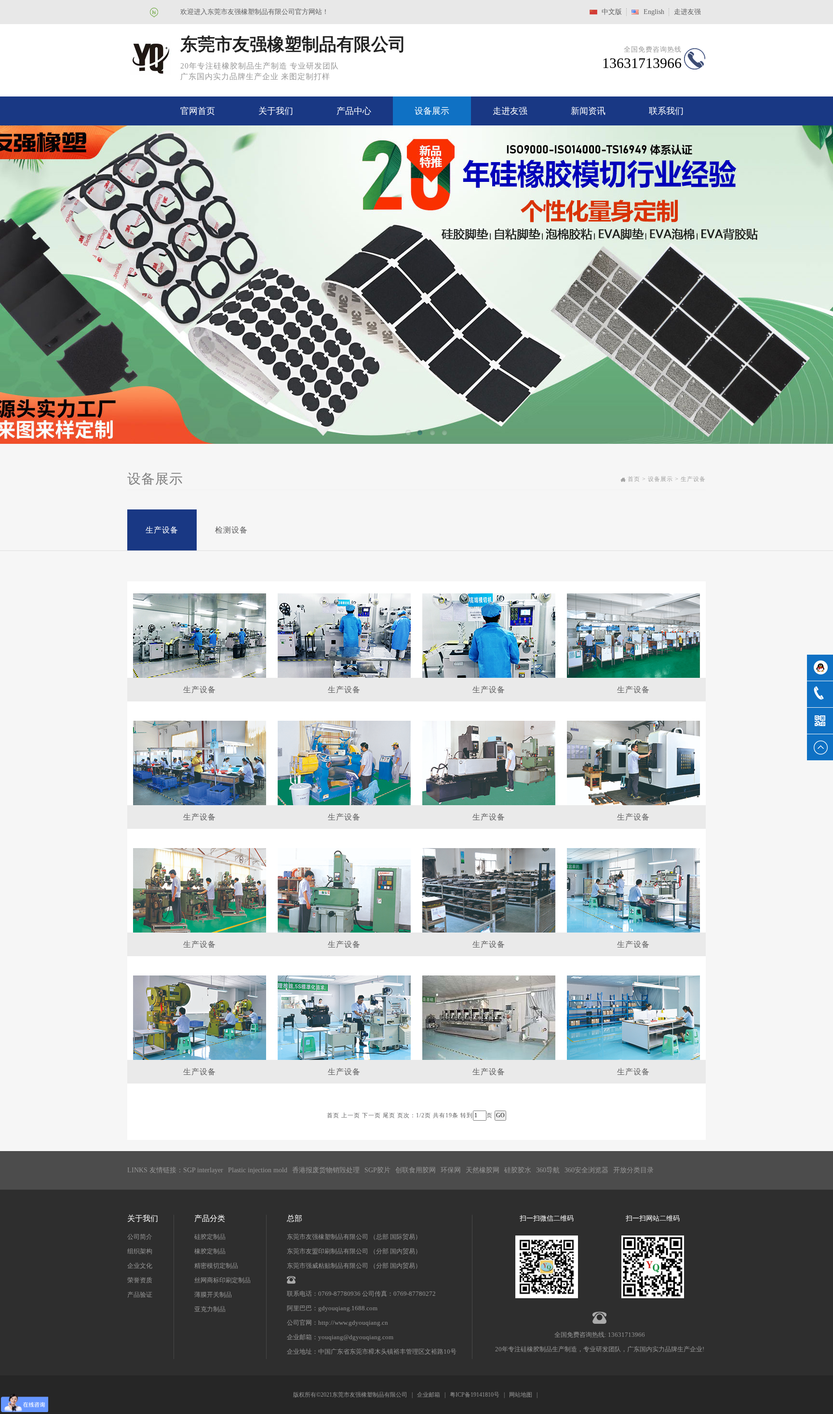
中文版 (612, 11)
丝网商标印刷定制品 (222, 1280)
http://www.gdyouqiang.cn (353, 1322)
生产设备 (162, 530)
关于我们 (275, 111)
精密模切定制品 (216, 1265)
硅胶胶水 (517, 1170)
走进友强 (687, 11)
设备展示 (432, 111)
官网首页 (197, 111)
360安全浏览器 (586, 1170)
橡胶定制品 (210, 1251)
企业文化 (139, 1265)
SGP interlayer (203, 1170)
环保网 (451, 1170)
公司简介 (139, 1236)
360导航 (548, 1170)
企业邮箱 (428, 1394)
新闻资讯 (588, 111)
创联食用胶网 (415, 1170)
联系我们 (666, 111)
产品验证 (139, 1294)
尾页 (389, 1115)
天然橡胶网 (482, 1170)
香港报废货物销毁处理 (326, 1170)
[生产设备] (199, 634)
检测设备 (231, 530)
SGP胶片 (377, 1170)
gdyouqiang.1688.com (347, 1308)
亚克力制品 (210, 1309)
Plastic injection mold (257, 1170)
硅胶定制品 (210, 1236)
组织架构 (139, 1251)
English (654, 11)
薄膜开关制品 (213, 1294)
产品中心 (353, 111)
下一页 (371, 1115)
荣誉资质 (139, 1280)
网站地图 (520, 1394)
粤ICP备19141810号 (474, 1394)
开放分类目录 (633, 1170)
